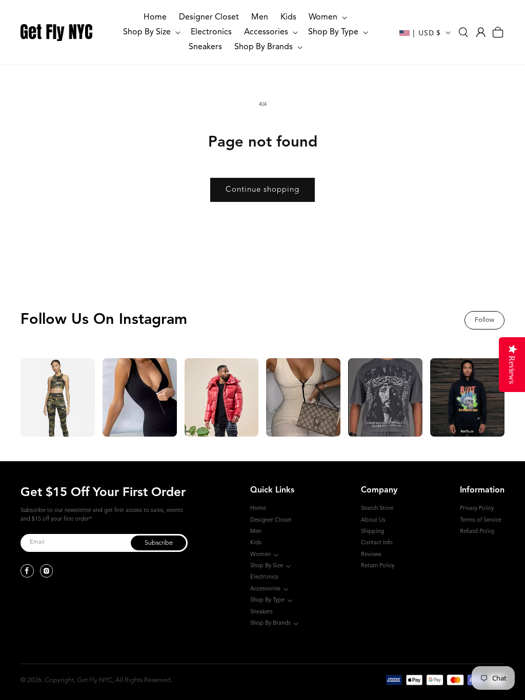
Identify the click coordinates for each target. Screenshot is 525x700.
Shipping (372, 531)
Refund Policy (477, 531)
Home (258, 508)
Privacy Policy (477, 508)
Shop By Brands (270, 623)
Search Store (377, 508)
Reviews (371, 555)
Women (260, 555)
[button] (326, 17)
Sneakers (261, 612)
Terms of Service (480, 520)
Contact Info (377, 543)
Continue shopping (262, 190)
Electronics (264, 577)
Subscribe (159, 543)
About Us (373, 520)
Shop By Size (266, 566)
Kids (255, 543)
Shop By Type (267, 600)
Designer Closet (271, 520)
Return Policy (377, 566)
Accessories (265, 589)
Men (255, 531)
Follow (484, 320)
